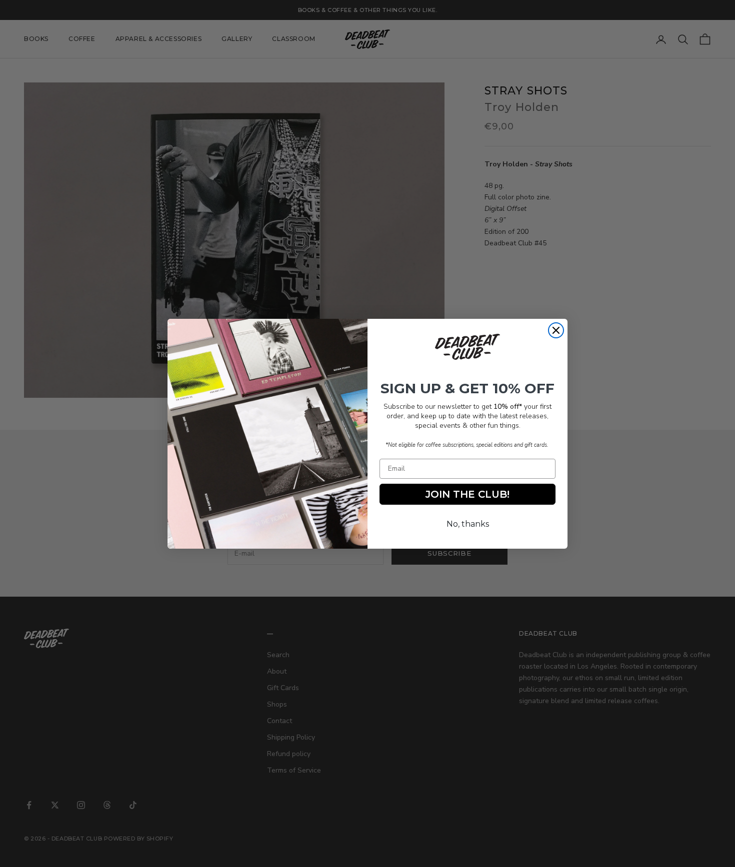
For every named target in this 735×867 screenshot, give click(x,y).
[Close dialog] (556, 330)
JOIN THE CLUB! (468, 494)
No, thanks (467, 524)
